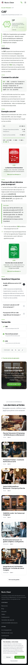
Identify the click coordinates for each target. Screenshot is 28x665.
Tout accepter (19, 657)
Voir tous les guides (14, 579)
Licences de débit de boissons (9, 622)
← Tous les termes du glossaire (10, 358)
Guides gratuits (5, 617)
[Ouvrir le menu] (25, 2)
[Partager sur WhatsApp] (19, 350)
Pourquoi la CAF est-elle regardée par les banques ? (12, 314)
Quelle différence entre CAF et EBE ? (12, 284)
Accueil (3, 7)
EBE (10, 65)
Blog (2, 608)
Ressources (4, 606)
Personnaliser (14, 660)
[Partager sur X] (15, 350)
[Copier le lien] (22, 350)
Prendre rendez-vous (14, 384)
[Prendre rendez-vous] (21, 2)
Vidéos (3, 614)
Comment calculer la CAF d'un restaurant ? (11, 306)
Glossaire (8, 7)
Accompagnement (6, 630)
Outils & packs (5, 635)
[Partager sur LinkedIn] (12, 350)
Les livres (3, 638)
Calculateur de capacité (7, 620)
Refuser (8, 657)
